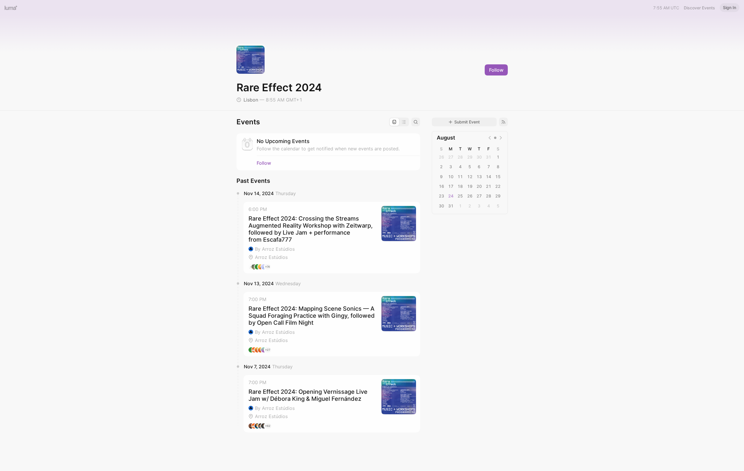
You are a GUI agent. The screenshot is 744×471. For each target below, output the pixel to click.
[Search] (415, 122)
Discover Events (699, 7)
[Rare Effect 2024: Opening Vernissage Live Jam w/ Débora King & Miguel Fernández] (332, 403)
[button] (332, 237)
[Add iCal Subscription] (503, 122)
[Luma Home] (11, 8)
